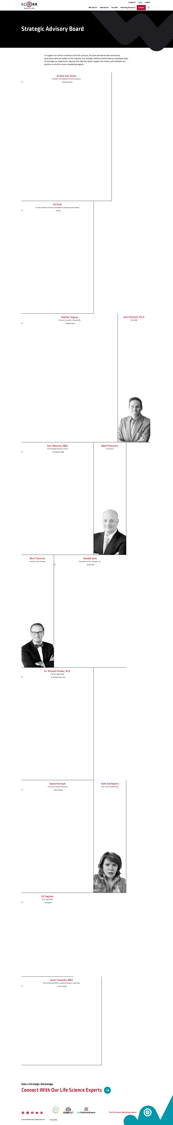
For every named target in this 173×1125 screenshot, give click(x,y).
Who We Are (93, 7)
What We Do (104, 7)
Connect (141, 7)
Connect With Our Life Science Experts (61, 1090)
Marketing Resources (128, 7)
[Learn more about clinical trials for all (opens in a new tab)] (55, 1110)
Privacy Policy (53, 1120)
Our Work (114, 7)
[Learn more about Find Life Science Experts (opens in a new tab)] (86, 1110)
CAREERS (147, 2)
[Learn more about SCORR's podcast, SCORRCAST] (68, 1111)
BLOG (140, 2)
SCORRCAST (132, 2)
